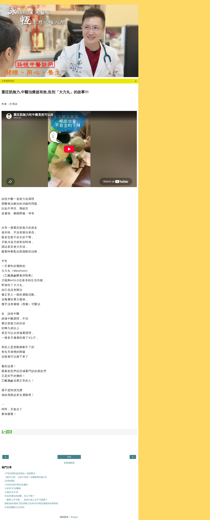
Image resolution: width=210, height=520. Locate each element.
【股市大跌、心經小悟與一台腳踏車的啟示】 (26, 477)
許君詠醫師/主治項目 (15, 507)
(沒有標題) (10, 481)
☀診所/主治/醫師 (13, 488)
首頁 (69, 457)
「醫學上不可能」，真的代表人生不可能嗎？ (26, 499)
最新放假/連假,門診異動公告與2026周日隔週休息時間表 (31, 503)
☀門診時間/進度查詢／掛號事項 (20, 473)
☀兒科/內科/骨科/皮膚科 (16, 484)
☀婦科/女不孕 (11, 492)
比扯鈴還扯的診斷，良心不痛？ (20, 496)
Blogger (74, 517)
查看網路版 (69, 463)
